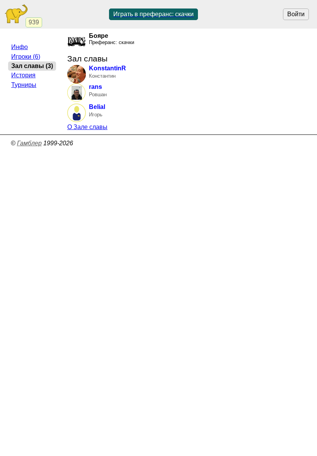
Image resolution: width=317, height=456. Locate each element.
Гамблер (29, 143)
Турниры (23, 85)
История (23, 75)
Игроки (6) (25, 56)
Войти (296, 14)
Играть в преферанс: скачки (153, 14)
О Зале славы (87, 127)
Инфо (19, 47)
